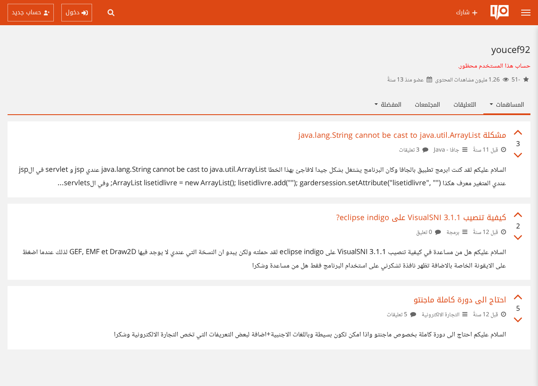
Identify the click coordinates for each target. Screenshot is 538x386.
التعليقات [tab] (465, 104)
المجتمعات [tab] (427, 104)
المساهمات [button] (509, 104)
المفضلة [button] (390, 104)
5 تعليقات (398, 315)
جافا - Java (447, 150)
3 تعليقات (410, 150)
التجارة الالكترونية (440, 315)
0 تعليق (424, 233)
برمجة (453, 233)
